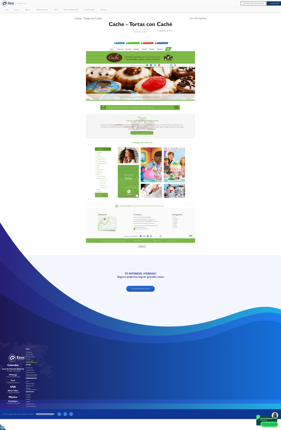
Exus (16, 10)
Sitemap (28, 388)
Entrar (27, 381)
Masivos (103, 10)
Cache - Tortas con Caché (88, 18)
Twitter (122, 43)
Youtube (28, 401)
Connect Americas (31, 406)
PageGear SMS (30, 386)
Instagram (28, 394)
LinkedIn (164, 43)
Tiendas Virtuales (89, 10)
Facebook (28, 397)
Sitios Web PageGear (198, 18)
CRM (55, 10)
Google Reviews (30, 404)
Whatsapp (136, 43)
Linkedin (28, 399)
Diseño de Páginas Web (71, 10)
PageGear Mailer (30, 383)
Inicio (6, 10)
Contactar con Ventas (253, 3)
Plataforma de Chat (42, 10)
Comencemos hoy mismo (140, 289)
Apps (27, 10)
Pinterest (150, 43)
